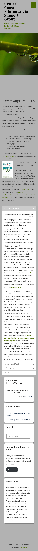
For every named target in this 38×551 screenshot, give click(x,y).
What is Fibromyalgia (13, 208)
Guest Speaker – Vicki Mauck (19, 420)
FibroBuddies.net (8, 156)
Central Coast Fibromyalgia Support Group (16, 11)
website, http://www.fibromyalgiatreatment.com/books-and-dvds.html (19, 194)
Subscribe (12, 470)
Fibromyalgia (16, 287)
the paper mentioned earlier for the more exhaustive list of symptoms (19, 338)
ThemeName (23, 547)
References (9, 368)
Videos (7, 372)
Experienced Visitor (12, 364)
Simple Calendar (28, 396)
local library (26, 189)
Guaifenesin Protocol (26, 273)
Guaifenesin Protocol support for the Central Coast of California (15, 25)
